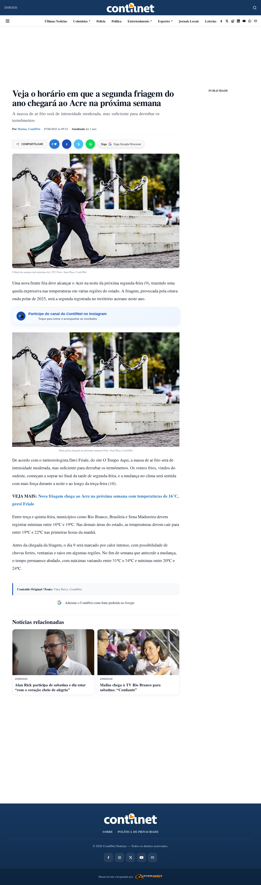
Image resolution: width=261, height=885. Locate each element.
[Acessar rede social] (221, 21)
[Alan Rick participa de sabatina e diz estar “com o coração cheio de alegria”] (53, 652)
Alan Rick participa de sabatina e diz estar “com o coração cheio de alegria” (50, 687)
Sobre (108, 832)
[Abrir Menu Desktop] (7, 21)
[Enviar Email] (255, 21)
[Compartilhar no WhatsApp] (90, 144)
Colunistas (80, 21)
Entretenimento (138, 21)
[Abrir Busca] (254, 8)
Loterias (210, 21)
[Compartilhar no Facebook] (66, 144)
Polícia (100, 21)
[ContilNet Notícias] (131, 7)
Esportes (164, 21)
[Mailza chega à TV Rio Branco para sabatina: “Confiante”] (138, 652)
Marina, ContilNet (29, 129)
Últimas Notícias (56, 21)
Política (117, 21)
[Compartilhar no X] (78, 144)
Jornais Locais (189, 21)
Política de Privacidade (138, 832)
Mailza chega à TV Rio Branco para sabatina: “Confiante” (130, 687)
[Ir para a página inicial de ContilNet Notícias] (130, 818)
